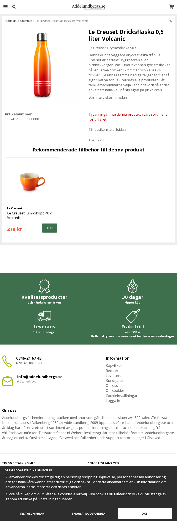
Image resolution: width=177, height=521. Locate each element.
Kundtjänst (114, 380)
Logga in (113, 400)
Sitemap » (96, 139)
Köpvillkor (114, 365)
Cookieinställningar (121, 395)
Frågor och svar (27, 381)
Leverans (113, 375)
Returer (112, 370)
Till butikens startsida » (107, 129)
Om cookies (115, 390)
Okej (145, 514)
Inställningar (32, 514)
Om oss (112, 385)
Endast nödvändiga (88, 514)
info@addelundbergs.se (40, 376)
